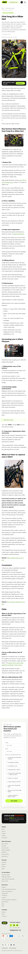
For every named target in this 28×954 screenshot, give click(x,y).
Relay (3, 868)
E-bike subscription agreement (9, 889)
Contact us (4, 916)
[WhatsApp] (11, 925)
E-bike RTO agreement (7, 891)
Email (6, 748)
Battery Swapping (6, 850)
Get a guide (14, 800)
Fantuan (4, 866)
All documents (5, 901)
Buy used (4, 845)
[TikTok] (8, 945)
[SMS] (17, 925)
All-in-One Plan (5, 848)
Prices (3, 914)
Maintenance (5, 856)
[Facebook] (3, 945)
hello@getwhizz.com (15, 930)
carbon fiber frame (18, 234)
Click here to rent (8, 420)
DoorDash (4, 862)
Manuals (4, 887)
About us (4, 912)
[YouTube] (14, 945)
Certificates (4, 895)
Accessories (4, 837)
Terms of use (5, 948)
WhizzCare (4, 852)
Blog (3, 8)
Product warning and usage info (9, 899)
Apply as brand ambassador (8, 879)
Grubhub (4, 864)
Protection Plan (5, 854)
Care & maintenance (9, 8)
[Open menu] (24, 2)
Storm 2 (3, 831)
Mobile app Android (6, 876)
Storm (3, 829)
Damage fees (5, 893)
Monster (4, 835)
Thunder (4, 833)
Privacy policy (12, 948)
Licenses (4, 897)
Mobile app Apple (6, 874)
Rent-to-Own (5, 843)
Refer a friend (5, 881)
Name (6, 742)
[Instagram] (5, 945)
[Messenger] (14, 925)
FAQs (3, 906)
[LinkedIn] (11, 945)
